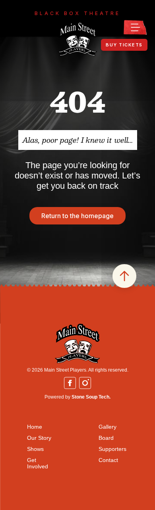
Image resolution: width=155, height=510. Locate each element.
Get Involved (37, 463)
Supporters (112, 449)
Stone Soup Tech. (91, 397)
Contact (108, 460)
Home (34, 427)
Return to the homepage (77, 216)
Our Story (39, 438)
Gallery (107, 427)
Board (106, 438)
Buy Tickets (124, 45)
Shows (35, 449)
